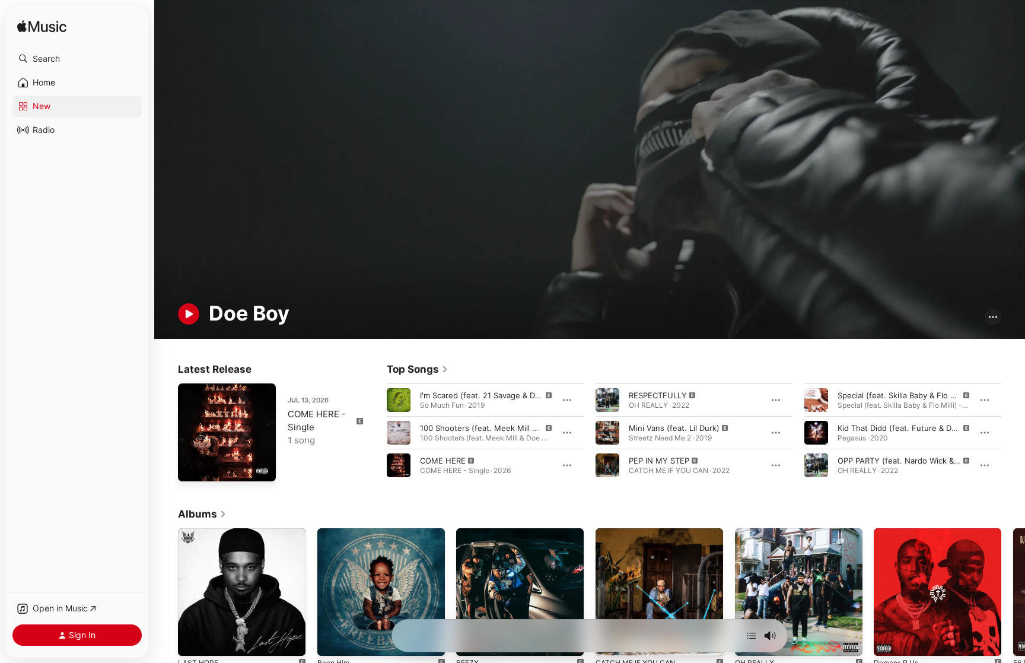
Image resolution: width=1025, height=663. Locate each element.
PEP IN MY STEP (659, 460)
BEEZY (468, 533)
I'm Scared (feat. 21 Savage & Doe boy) (492, 394)
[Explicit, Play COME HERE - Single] (193, 466)
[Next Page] (1013, 432)
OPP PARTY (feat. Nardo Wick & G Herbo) (914, 460)
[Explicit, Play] (398, 399)
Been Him (335, 533)
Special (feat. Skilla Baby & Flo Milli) (902, 394)
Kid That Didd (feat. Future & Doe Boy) (909, 427)
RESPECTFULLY (658, 394)
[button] (77, 59)
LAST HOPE (199, 533)
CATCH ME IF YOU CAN (639, 533)
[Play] (188, 314)
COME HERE (443, 460)
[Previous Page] (375, 432)
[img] (41, 27)
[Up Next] (751, 635)
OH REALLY (756, 533)
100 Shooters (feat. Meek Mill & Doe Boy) (496, 427)
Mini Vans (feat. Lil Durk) (674, 427)
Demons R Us (899, 533)
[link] (417, 369)
